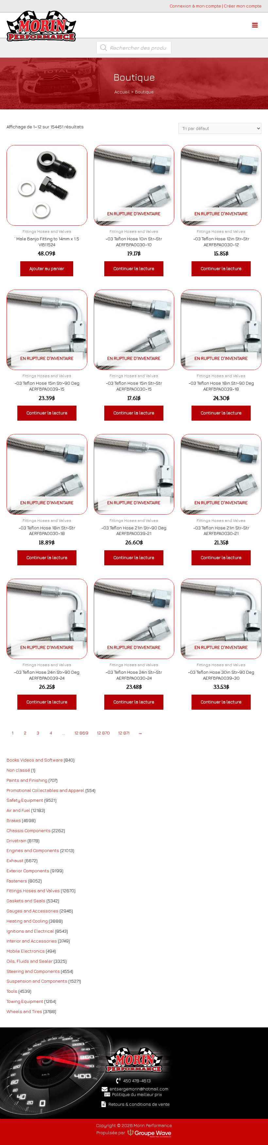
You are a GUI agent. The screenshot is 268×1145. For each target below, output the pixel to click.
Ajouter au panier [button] (46, 268)
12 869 (81, 732)
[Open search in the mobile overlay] (134, 47)
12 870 (103, 732)
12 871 (123, 732)
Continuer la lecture (133, 268)
